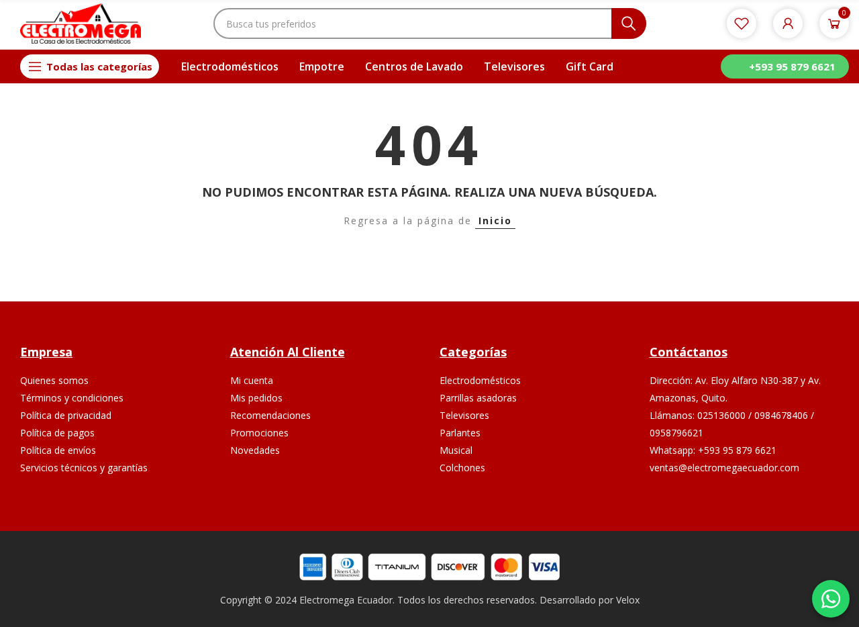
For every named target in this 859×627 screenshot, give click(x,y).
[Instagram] (745, 509)
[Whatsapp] (776, 509)
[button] (785, 66)
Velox (628, 599)
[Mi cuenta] (788, 23)
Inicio (495, 220)
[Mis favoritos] (741, 23)
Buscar (628, 23)
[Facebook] (713, 509)
